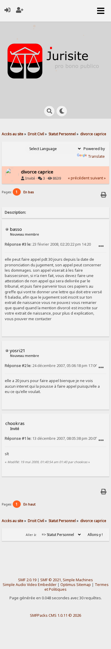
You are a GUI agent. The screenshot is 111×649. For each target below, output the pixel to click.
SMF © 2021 (50, 579)
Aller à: (31, 535)
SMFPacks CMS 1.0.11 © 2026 (55, 615)
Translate (96, 156)
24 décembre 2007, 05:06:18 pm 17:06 (51, 365)
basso (16, 229)
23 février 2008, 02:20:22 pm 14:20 (48, 244)
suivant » (98, 178)
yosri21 (17, 350)
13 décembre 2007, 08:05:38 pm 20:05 (51, 438)
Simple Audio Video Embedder (30, 584)
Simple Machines (78, 579)
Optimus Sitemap (75, 584)
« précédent (78, 178)
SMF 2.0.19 (27, 579)
